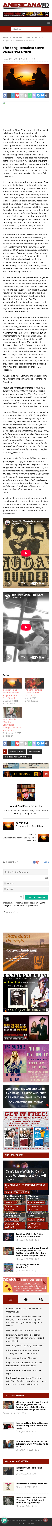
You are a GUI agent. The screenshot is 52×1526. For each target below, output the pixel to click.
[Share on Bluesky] (42, 95)
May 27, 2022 (25, 1473)
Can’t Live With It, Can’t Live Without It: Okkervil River (26, 1175)
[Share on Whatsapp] (30, 95)
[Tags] (25, 1299)
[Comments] (41, 1299)
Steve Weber (34, 751)
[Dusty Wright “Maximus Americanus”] (8, 1267)
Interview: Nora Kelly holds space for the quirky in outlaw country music (32, 1425)
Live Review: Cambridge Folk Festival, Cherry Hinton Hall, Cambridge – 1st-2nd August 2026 (25, 1338)
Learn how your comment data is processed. (24, 904)
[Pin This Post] (17, 95)
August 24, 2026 (26, 1431)
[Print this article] (26, 95)
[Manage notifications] (45, 1520)
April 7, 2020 (11, 59)
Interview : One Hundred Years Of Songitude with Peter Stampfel (11, 694)
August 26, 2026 (15, 1192)
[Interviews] (8, 1405)
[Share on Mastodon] (34, 95)
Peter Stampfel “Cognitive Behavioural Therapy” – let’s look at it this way (12, 725)
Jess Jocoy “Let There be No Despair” (29, 1469)
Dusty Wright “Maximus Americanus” (34, 1196)
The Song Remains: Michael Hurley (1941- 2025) (33, 693)
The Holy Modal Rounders (17, 757)
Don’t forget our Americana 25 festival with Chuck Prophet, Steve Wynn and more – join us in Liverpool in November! (26, 1381)
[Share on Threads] (47, 95)
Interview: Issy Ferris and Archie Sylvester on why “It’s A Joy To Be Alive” (32, 1444)
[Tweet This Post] (9, 95)
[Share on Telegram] (38, 95)
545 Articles (36, 806)
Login (46, 862)
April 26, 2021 (25, 1487)
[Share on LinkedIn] (13, 95)
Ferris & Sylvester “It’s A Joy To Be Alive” (36, 1213)
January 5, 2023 (26, 1506)
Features (17, 37)
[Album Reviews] (8, 1471)
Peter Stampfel (17, 751)
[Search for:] (26, 29)
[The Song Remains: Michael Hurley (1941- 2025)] (34, 683)
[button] (48, 22)
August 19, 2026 (26, 1449)
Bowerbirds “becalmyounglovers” (32, 1483)
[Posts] (10, 1299)
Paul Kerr (25, 59)
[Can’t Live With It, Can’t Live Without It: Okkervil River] (8, 1237)
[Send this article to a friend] (21, 95)
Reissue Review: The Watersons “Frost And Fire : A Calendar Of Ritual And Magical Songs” (31, 1500)
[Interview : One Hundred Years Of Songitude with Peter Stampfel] (12, 683)
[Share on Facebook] (5, 95)
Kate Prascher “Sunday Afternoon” (22, 1358)
